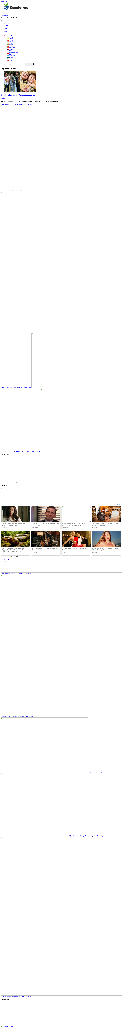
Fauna (5, 26)
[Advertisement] (50, 468)
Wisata (5, 34)
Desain (6, 25)
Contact (6, 561)
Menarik (6, 32)
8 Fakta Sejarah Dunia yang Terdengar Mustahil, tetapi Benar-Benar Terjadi (21, 451)
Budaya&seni (7, 23)
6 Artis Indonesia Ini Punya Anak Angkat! (18, 95)
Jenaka (6, 31)
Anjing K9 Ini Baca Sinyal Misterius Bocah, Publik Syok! (16, 387)
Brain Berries (4, 15)
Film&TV (6, 28)
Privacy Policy (8, 559)
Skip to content (5, 1)
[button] (5, 62)
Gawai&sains (7, 29)
